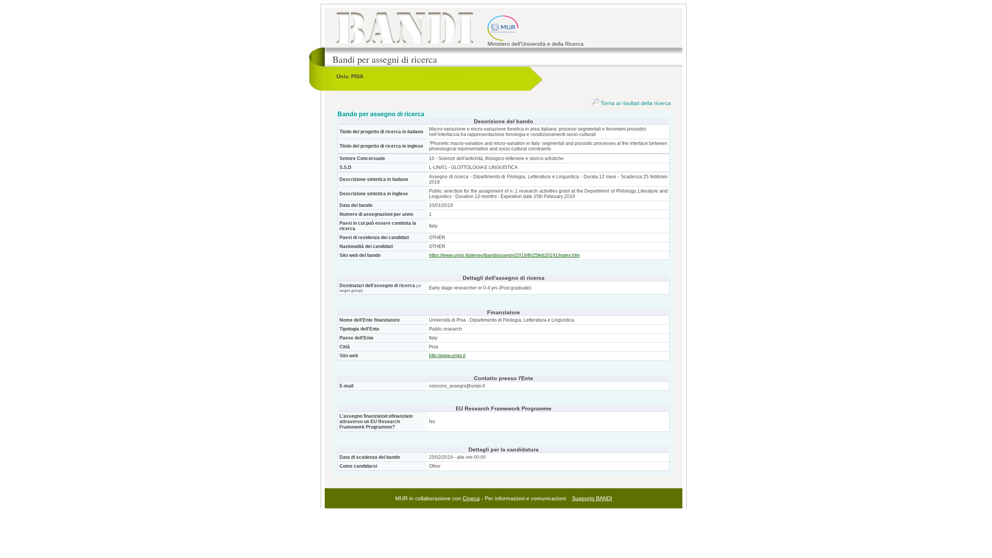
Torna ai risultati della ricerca (635, 103)
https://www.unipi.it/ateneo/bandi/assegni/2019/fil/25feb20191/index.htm (504, 255)
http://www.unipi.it (447, 355)
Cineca (471, 498)
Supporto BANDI (592, 498)
